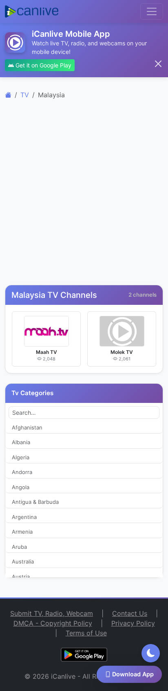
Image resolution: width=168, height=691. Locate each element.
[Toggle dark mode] (150, 653)
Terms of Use (86, 633)
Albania (21, 442)
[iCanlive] (8, 95)
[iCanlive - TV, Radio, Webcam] (31, 11)
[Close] (158, 64)
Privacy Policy (133, 623)
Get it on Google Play (42, 65)
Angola (20, 487)
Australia (23, 561)
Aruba (19, 546)
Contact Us (129, 613)
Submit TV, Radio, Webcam (51, 613)
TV (24, 95)
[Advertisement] (84, 196)
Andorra (22, 472)
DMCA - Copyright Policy (52, 623)
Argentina (24, 517)
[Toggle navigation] (151, 11)
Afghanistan (27, 427)
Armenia (22, 531)
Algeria (20, 457)
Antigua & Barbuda (35, 502)
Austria (21, 576)
